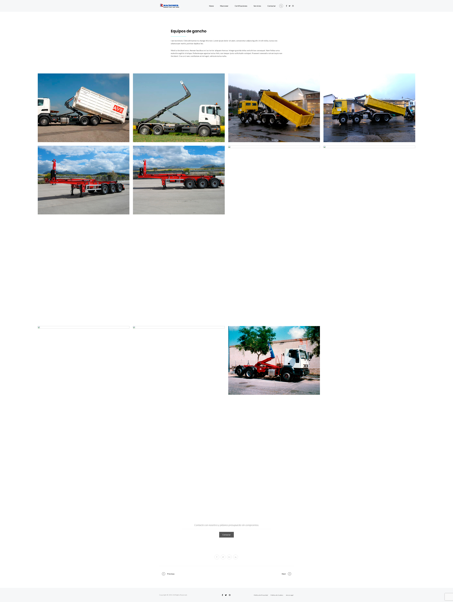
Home (211, 6)
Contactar (271, 6)
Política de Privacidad (261, 595)
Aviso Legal (289, 595)
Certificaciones (241, 6)
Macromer (224, 6)
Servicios (257, 6)
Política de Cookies (277, 595)
